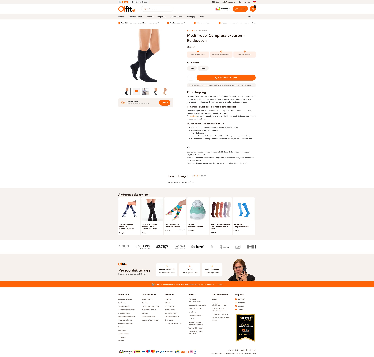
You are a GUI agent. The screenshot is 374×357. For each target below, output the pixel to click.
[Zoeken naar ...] (144, 9)
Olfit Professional (228, 2)
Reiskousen (122, 303)
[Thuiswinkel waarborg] (223, 8)
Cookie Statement (230, 353)
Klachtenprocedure (148, 316)
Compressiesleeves (125, 320)
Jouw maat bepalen (195, 315)
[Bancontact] (177, 352)
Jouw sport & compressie (197, 305)
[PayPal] (160, 352)
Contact (165, 102)
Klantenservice (244, 2)
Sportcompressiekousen (126, 316)
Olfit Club (215, 2)
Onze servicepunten (172, 316)
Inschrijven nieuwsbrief (173, 323)
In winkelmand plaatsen (227, 77)
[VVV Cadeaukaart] (195, 352)
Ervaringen (192, 312)
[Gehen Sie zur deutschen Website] (254, 2)
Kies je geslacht (193, 62)
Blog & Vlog (169, 320)
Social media (169, 306)
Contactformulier (171, 313)
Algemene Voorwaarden (150, 320)
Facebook (241, 299)
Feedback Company (214, 284)
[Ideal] (136, 352)
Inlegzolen (122, 330)
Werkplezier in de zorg (220, 314)
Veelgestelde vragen (195, 328)
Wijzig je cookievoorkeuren (246, 353)
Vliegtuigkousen (124, 306)
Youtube (240, 309)
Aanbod (214, 299)
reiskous (193, 116)
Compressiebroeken (125, 323)
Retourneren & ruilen (149, 310)
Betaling (145, 303)
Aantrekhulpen (123, 334)
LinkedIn (241, 306)
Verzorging (122, 337)
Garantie (145, 313)
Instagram (241, 303)
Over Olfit (168, 299)
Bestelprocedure (147, 299)
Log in (191, 85)
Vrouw (203, 68)
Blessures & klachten (195, 308)
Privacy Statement (216, 353)
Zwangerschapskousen (126, 310)
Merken (121, 341)
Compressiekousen (125, 299)
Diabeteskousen (124, 313)
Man (192, 68)
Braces (120, 327)
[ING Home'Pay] (185, 351)
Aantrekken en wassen (196, 319)
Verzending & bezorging (150, 306)
